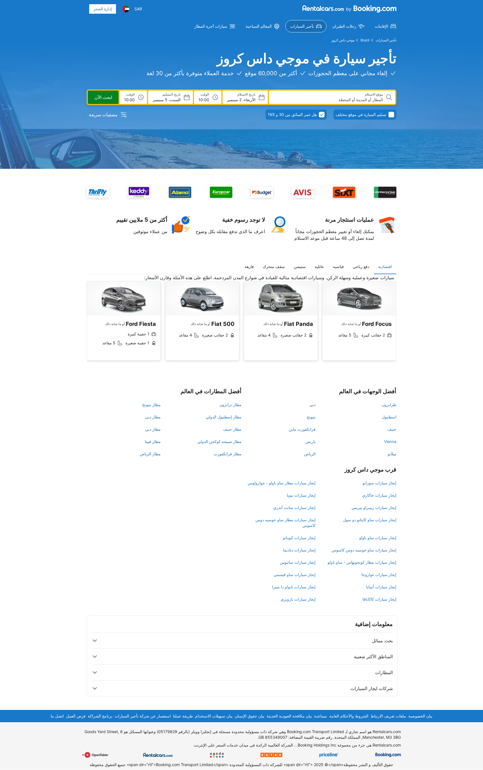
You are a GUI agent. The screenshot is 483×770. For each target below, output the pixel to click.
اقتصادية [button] (385, 266)
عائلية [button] (319, 266)
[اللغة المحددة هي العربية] (126, 9)
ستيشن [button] (300, 266)
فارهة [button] (249, 266)
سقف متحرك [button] (274, 266)
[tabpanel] (241, 321)
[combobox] (328, 100)
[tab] (385, 266)
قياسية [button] (338, 266)
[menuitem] (385, 26)
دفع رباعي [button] (361, 266)
